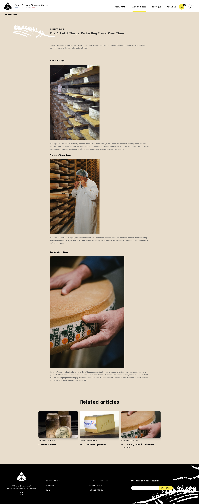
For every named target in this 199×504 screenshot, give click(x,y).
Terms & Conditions (99, 481)
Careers (50, 485)
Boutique (156, 7)
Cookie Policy (96, 490)
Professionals (53, 481)
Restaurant (121, 7)
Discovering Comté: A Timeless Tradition (137, 446)
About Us (171, 7)
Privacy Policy (96, 485)
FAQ (48, 490)
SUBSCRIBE (165, 488)
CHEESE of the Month (57, 29)
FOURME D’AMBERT (48, 444)
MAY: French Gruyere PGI (93, 444)
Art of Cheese (139, 7)
